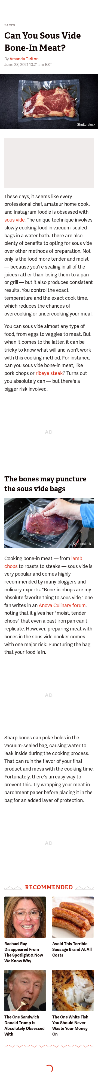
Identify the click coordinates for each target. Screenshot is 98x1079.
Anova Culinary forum (62, 605)
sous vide (14, 220)
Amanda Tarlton (24, 59)
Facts (9, 25)
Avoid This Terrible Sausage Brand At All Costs (72, 949)
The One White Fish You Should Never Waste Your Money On (70, 1025)
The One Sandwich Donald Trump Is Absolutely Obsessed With (24, 1025)
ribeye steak (49, 373)
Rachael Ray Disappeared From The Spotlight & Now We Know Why (23, 952)
